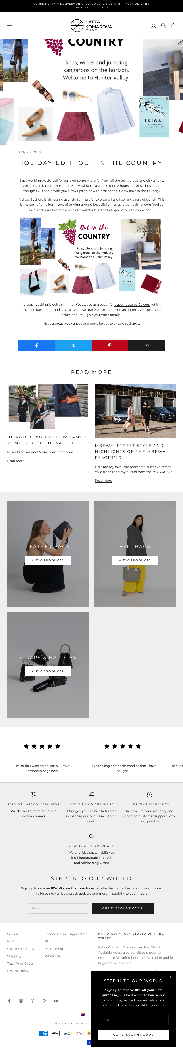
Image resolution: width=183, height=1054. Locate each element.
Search (12, 934)
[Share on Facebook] (36, 345)
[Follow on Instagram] (21, 1001)
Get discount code (122, 908)
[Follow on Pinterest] (44, 1001)
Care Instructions (20, 949)
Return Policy (17, 971)
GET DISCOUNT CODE (133, 1034)
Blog (48, 941)
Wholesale (53, 956)
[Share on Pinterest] (110, 345)
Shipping (14, 956)
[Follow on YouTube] (56, 1001)
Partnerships (54, 949)
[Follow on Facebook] (9, 1001)
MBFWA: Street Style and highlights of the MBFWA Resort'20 (130, 451)
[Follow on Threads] (32, 1001)
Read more (15, 461)
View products (48, 560)
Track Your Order (20, 963)
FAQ (10, 941)
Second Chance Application (66, 934)
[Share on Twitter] (73, 345)
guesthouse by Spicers (132, 305)
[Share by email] (146, 345)
